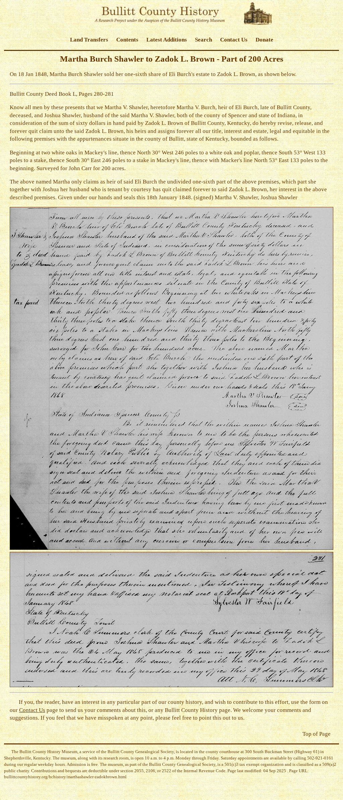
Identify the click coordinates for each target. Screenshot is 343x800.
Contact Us (234, 40)
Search (203, 40)
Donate (264, 40)
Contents (127, 40)
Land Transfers (89, 40)
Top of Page (316, 734)
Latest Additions (166, 40)
